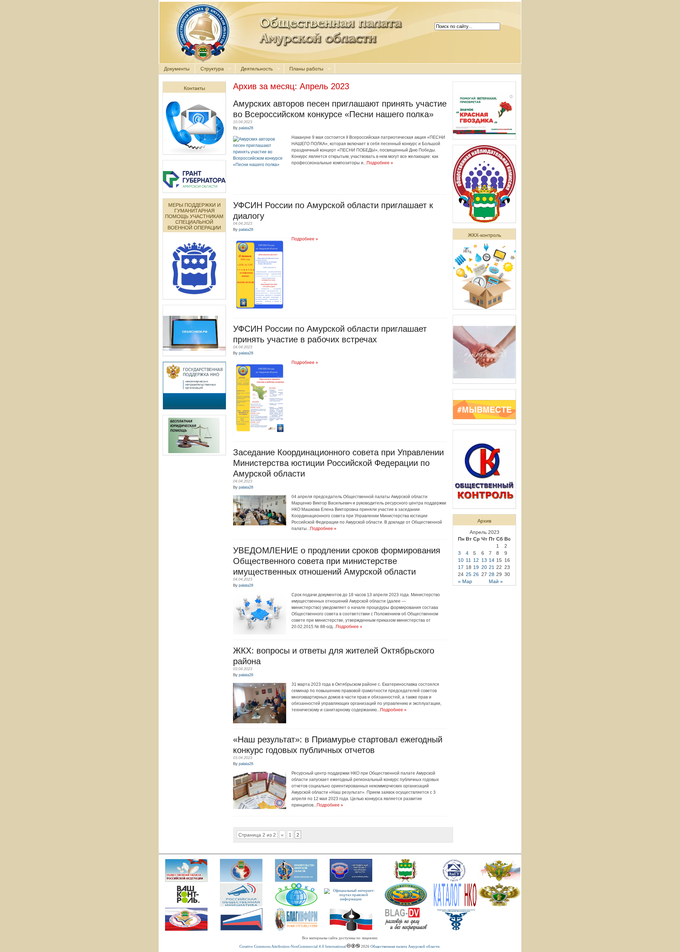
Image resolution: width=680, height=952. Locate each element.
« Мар (465, 581)
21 (491, 567)
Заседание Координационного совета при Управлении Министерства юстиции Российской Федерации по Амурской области (338, 463)
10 (461, 560)
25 (468, 574)
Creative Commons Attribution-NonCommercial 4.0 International (292, 946)
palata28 (246, 128)
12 (476, 560)
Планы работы (303, 69)
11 (468, 560)
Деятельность (254, 69)
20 (484, 567)
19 (476, 567)
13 (484, 560)
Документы (176, 69)
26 (476, 574)
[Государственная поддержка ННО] (194, 407)
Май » (496, 581)
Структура (209, 69)
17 (461, 567)
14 (491, 560)
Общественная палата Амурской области (405, 946)
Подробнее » (380, 162)
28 (491, 574)
